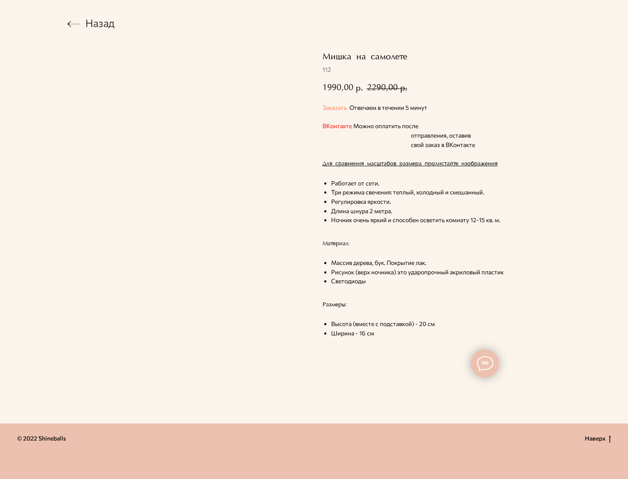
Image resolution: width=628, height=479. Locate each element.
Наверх (595, 438)
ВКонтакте (337, 125)
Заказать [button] (335, 107)
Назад (99, 23)
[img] (73, 24)
